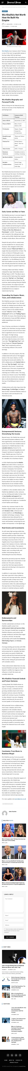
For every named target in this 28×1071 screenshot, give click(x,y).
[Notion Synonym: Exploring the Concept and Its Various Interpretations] (6, 979)
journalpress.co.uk (20, 799)
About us (11, 1060)
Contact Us (19, 1060)
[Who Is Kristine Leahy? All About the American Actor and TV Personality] (14, 830)
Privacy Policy (14, 1062)
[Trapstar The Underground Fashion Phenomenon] (6, 1020)
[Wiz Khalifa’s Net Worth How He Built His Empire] (14, 37)
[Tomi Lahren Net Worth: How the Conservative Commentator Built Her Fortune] (6, 1009)
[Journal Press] (14, 2)
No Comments (6, 26)
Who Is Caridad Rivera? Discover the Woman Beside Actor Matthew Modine (18, 995)
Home (3, 7)
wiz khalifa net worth (8, 803)
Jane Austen (9, 24)
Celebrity (5, 11)
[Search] (25, 2)
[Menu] (3, 2)
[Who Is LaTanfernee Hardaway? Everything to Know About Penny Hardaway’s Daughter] (6, 1028)
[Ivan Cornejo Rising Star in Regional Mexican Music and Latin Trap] (14, 956)
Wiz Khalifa (5, 51)
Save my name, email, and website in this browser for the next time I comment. (14, 930)
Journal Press (22, 1066)
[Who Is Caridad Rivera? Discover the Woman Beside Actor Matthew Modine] (6, 995)
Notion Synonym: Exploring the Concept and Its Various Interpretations (18, 979)
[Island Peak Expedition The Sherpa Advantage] (6, 988)
